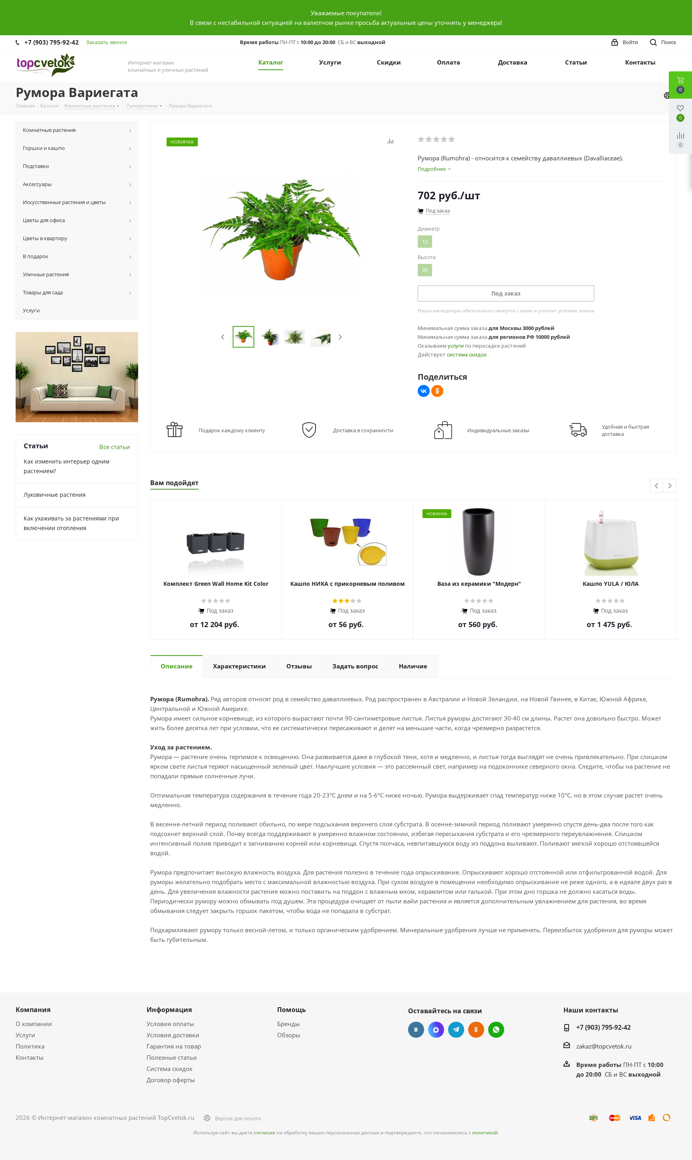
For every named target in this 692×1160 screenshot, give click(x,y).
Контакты (30, 1057)
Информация (169, 1009)
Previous (223, 337)
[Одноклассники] (437, 391)
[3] (437, 139)
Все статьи (114, 447)
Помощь (291, 1009)
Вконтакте (416, 1030)
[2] (429, 139)
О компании (34, 1024)
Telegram (456, 1030)
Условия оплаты (170, 1024)
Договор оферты (171, 1080)
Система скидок (170, 1069)
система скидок (467, 354)
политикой (485, 1132)
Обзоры (288, 1035)
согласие (264, 1132)
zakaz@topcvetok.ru (604, 1046)
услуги (456, 345)
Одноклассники (476, 1030)
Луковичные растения (55, 494)
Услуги (25, 1035)
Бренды (288, 1024)
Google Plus (496, 1030)
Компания (33, 1009)
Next (340, 337)
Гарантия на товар (174, 1046)
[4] (444, 139)
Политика (30, 1046)
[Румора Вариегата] (282, 233)
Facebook (436, 1030)
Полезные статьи (172, 1057)
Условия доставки (173, 1035)
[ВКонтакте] (424, 391)
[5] (452, 139)
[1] (421, 139)
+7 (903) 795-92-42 (51, 42)
